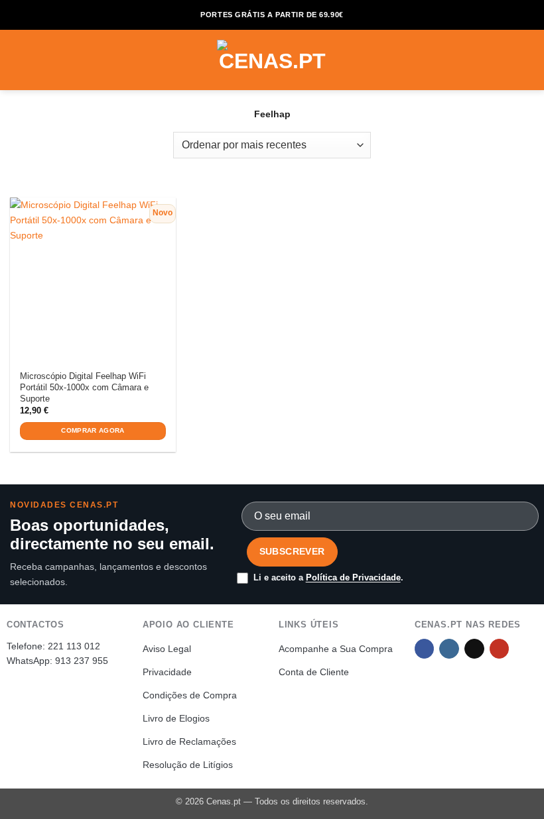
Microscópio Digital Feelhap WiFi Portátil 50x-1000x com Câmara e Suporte (84, 387)
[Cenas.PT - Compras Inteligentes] (272, 60)
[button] (17, 59)
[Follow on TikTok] (474, 649)
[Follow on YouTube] (500, 649)
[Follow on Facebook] (425, 649)
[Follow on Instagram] (449, 649)
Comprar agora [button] (92, 430)
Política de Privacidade (353, 577)
